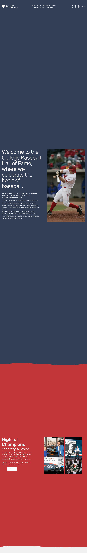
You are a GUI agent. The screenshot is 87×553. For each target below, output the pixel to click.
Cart (83, 6)
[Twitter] (75, 6)
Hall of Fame (46, 5)
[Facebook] (72, 6)
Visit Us (39, 5)
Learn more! (12, 469)
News (53, 5)
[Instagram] (78, 6)
